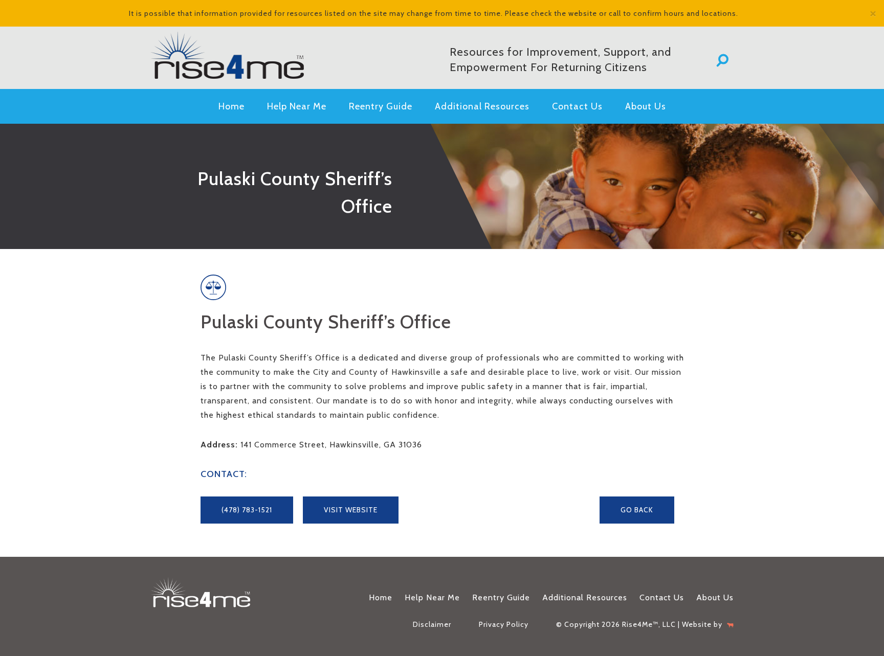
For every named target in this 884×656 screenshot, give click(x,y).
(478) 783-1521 (247, 509)
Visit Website (351, 509)
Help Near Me (296, 106)
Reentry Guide (380, 106)
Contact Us (577, 106)
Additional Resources (482, 106)
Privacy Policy (503, 624)
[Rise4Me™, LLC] (242, 55)
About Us (645, 106)
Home (231, 106)
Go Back (637, 509)
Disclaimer (432, 624)
